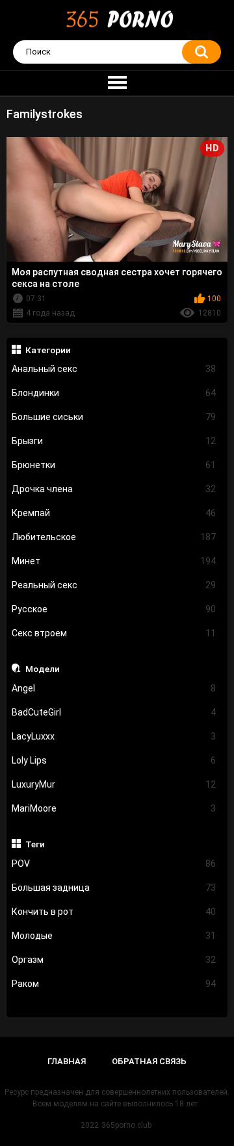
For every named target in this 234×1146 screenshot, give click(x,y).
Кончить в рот (114, 911)
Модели (42, 669)
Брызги (114, 441)
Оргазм (114, 959)
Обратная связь (149, 1061)
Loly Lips (114, 760)
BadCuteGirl (114, 712)
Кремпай (114, 513)
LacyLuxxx (114, 736)
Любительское (114, 537)
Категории (48, 350)
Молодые (114, 935)
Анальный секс (114, 369)
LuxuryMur (114, 784)
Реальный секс (114, 585)
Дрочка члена (114, 489)
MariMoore (114, 808)
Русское (114, 609)
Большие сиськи (114, 417)
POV (114, 863)
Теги (35, 844)
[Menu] (117, 83)
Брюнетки (114, 465)
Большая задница (114, 887)
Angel (114, 688)
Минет (114, 561)
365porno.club (126, 1125)
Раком (114, 983)
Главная (66, 1061)
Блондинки (114, 393)
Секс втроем (114, 633)
